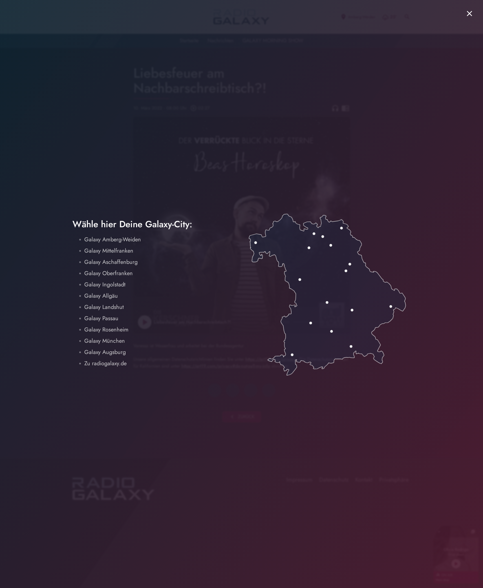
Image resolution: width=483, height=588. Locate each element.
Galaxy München (104, 341)
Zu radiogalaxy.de (105, 363)
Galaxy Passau (101, 318)
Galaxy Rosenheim (106, 330)
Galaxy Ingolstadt (104, 284)
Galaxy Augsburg (105, 352)
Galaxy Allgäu (101, 296)
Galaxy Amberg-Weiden (112, 239)
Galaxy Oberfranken (108, 273)
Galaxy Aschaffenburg (111, 262)
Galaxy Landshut (104, 307)
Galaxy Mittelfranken (108, 251)
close (469, 13)
